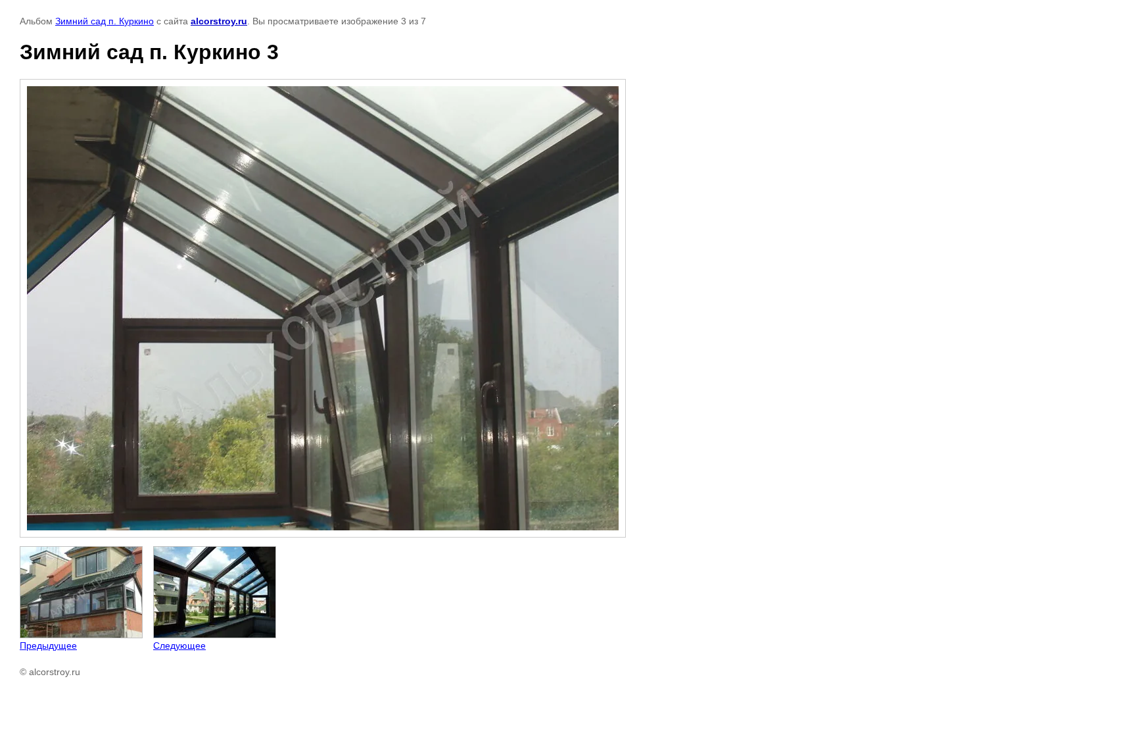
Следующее (179, 645)
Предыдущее (48, 645)
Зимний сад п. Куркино (104, 21)
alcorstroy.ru (219, 21)
